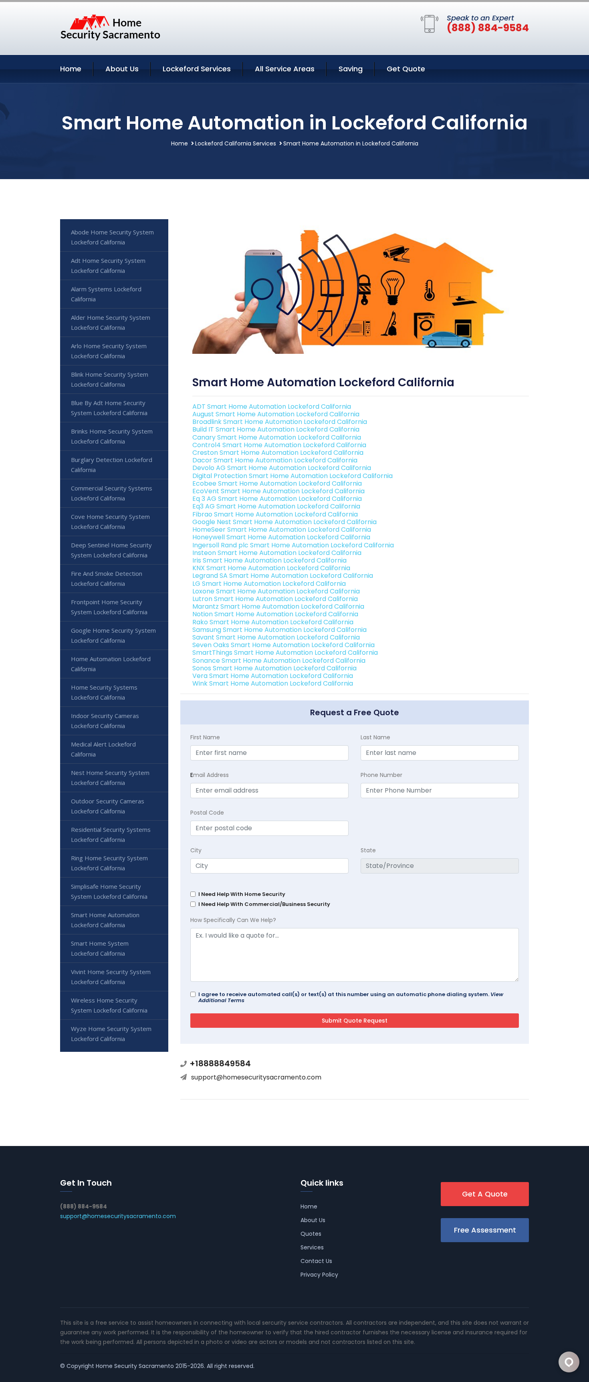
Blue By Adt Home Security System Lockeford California (109, 408)
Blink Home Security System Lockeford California (109, 379)
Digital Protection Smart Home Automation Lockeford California (292, 475)
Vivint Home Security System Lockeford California (111, 977)
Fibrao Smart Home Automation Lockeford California (275, 514)
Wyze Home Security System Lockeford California (111, 1034)
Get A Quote (485, 1194)
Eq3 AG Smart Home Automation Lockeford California (276, 506)
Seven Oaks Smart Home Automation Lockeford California (283, 645)
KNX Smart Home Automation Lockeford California (271, 568)
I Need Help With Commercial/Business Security (264, 904)
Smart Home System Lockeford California (100, 948)
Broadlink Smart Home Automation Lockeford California (279, 421)
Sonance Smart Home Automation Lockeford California (278, 660)
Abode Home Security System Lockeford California (112, 237)
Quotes (311, 1234)
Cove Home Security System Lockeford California (110, 521)
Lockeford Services (197, 69)
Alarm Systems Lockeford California (106, 294)
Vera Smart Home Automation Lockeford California (272, 675)
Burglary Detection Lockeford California (111, 465)
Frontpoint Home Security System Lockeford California (109, 607)
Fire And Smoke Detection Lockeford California (106, 578)
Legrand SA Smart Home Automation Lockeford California (282, 575)
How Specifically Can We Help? (233, 920)
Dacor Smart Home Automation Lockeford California (274, 460)
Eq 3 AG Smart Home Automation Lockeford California (277, 498)
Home (70, 69)
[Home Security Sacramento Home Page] (110, 27)
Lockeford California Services (235, 143)
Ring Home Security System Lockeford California (109, 863)
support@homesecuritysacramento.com (256, 1077)
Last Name (375, 737)
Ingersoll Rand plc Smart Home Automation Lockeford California (293, 545)
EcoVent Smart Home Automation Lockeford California (278, 491)
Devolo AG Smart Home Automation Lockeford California (281, 467)
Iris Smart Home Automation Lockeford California (269, 560)
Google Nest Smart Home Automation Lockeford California (284, 522)
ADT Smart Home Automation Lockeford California (271, 406)
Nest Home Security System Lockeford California (110, 778)
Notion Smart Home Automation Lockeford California (275, 614)
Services (312, 1247)
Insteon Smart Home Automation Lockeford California (276, 552)
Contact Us (316, 1261)
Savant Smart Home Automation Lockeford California (276, 637)
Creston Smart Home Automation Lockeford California (277, 452)
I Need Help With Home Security (241, 894)
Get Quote (406, 69)
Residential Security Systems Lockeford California (111, 834)
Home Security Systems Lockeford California (104, 692)
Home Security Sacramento (135, 1366)
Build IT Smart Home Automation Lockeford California (275, 429)
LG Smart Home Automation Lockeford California (269, 583)
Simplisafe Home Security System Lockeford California (109, 891)
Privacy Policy (319, 1275)
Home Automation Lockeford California (111, 664)
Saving (351, 69)
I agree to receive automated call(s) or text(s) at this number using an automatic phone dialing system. (350, 997)
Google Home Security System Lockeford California (113, 635)
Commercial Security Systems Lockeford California (111, 493)
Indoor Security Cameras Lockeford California (105, 721)
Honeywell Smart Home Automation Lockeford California (281, 537)
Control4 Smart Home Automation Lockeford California (279, 445)
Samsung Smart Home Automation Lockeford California (279, 629)
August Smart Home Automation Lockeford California (275, 414)
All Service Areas (285, 69)
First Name (205, 737)
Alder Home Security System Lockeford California (110, 322)
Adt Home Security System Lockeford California (108, 265)
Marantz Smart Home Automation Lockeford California (278, 606)
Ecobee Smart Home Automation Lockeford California (277, 483)
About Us (122, 69)
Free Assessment (485, 1230)
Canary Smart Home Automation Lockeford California (276, 437)
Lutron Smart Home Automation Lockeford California (275, 598)
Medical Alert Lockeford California (103, 749)
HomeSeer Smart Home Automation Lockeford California (281, 529)
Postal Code (207, 813)
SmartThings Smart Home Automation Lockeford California (285, 652)
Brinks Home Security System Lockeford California (112, 436)
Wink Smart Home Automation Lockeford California (272, 683)
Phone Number (381, 775)
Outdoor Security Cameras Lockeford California (107, 806)
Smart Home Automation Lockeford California (105, 920)
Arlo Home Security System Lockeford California (109, 351)
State (368, 850)
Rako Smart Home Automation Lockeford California (272, 622)
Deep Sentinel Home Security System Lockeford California (111, 550)
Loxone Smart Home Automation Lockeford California (276, 591)
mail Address (209, 775)
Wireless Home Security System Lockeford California (109, 1005)
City (196, 850)
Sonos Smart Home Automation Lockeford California (274, 668)
